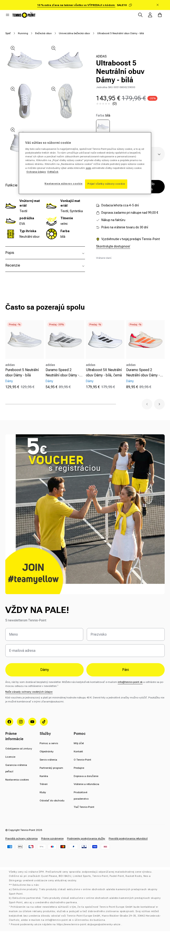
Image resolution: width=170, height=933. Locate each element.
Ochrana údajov (36, 171)
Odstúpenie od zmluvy (18, 748)
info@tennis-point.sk (130, 682)
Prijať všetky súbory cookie (106, 183)
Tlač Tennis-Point (84, 806)
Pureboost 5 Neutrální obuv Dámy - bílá (22, 372)
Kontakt (78, 751)
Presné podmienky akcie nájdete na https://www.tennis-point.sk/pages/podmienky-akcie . (66, 924)
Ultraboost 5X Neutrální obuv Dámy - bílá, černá (104, 372)
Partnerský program (51, 767)
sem (88, 168)
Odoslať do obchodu (52, 800)
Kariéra (44, 776)
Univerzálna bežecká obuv (74, 33)
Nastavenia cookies (17, 779)
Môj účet (79, 743)
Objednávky (47, 751)
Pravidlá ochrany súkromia (21, 838)
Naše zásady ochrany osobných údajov (29, 691)
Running (23, 33)
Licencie (10, 756)
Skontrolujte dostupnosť (113, 246)
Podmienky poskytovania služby (86, 838)
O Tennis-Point (82, 759)
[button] (7, 15)
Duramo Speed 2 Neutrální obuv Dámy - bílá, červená (143, 373)
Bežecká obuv (43, 33)
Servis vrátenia (48, 759)
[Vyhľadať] (140, 15)
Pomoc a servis (49, 743)
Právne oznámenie (52, 838)
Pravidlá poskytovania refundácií (128, 838)
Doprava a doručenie (86, 776)
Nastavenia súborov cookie (63, 183)
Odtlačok (52, 171)
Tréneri (44, 784)
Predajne (79, 767)
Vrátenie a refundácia (86, 784)
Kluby (43, 792)
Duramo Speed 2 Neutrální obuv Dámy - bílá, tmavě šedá (62, 373)
